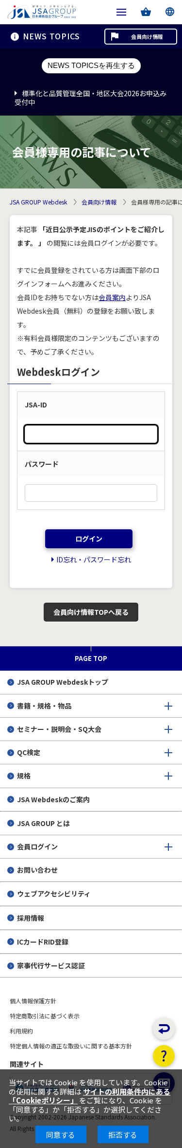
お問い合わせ (37, 870)
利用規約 (21, 1031)
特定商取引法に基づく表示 (45, 1016)
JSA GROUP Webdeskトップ (62, 682)
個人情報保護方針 (33, 1000)
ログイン (88, 538)
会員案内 (112, 297)
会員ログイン (37, 846)
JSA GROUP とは (43, 823)
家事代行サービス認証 (51, 965)
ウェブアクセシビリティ (54, 893)
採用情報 (30, 918)
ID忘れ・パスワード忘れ (93, 559)
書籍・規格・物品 (44, 705)
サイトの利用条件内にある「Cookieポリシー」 (89, 1095)
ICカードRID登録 (42, 941)
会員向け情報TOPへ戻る (91, 612)
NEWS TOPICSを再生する (91, 65)
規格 (24, 775)
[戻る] (164, 1029)
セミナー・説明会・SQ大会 (59, 729)
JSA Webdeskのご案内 (53, 799)
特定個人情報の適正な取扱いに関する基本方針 (71, 1046)
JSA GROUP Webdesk (38, 202)
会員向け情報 (147, 36)
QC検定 (28, 752)
